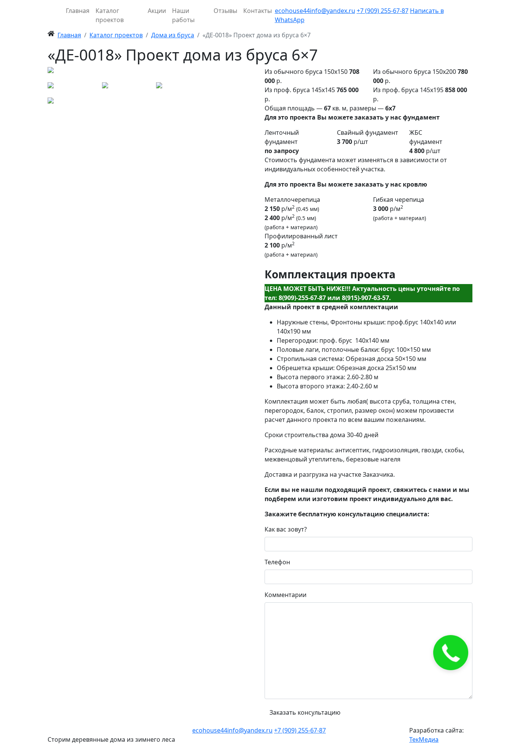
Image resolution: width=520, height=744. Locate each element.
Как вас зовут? (286, 529)
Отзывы (225, 10)
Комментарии (285, 595)
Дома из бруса (172, 35)
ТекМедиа (424, 739)
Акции (157, 10)
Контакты (257, 10)
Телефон (277, 562)
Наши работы (183, 15)
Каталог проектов (110, 15)
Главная (77, 10)
